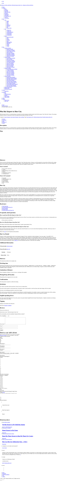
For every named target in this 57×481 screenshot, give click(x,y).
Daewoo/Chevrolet (10, 37)
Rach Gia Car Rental (10, 72)
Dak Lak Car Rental (10, 64)
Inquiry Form (6, 100)
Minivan (8, 26)
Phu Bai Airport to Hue (38, 117)
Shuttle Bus (6, 91)
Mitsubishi (8, 43)
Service (3, 90)
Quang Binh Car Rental (11, 58)
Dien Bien (6, 11)
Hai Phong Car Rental (10, 50)
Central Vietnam (7, 57)
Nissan (8, 44)
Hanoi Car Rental (10, 49)
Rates (3, 47)
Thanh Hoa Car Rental (11, 55)
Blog (5, 93)
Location (3, 8)
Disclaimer (4, 473)
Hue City (8, 249)
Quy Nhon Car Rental (10, 62)
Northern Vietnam (7, 48)
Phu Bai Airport (5, 209)
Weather (5, 95)
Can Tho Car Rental (10, 71)
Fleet (3, 19)
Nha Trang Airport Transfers (12, 82)
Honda (8, 39)
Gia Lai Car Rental (10, 63)
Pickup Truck (9, 28)
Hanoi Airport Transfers (11, 77)
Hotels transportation (8, 87)
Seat (5, 29)
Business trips (6, 88)
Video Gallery (6, 97)
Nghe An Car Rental (10, 56)
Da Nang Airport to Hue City (7, 207)
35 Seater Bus (9, 34)
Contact (3, 99)
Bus (7, 27)
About (3, 98)
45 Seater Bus (9, 35)
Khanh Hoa (6, 14)
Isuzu (8, 41)
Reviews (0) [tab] (4, 122)
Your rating (2, 315)
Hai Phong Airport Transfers (12, 78)
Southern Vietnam (7, 68)
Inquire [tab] (3, 123)
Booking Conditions (7, 305)
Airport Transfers (7, 76)
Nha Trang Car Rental (10, 67)
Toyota (8, 46)
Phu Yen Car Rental (10, 65)
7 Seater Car (9, 31)
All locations (6, 18)
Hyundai (8, 40)
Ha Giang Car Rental (10, 53)
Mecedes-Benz (9, 42)
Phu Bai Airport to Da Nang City (8, 210)
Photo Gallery (6, 96)
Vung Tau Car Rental (10, 75)
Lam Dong (6, 15)
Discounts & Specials (8, 89)
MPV (8, 22)
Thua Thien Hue (7, 12)
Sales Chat (6, 101)
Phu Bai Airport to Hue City (47, 117)
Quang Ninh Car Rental (11, 51)
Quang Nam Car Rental (11, 61)
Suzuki (8, 45)
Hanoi (5, 9)
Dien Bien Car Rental (10, 54)
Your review (2, 324)
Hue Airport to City (30, 117)
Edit (3, 1)
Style (5, 20)
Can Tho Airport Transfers (11, 85)
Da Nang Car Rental (10, 60)
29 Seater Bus (9, 33)
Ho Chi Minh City (7, 16)
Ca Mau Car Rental (10, 70)
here (5, 231)
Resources (4, 92)
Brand (5, 36)
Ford (7, 38)
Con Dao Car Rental (10, 74)
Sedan (8, 21)
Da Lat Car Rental (10, 66)
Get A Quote (4, 447)
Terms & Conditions (5, 474)
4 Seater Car (9, 30)
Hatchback (8, 25)
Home (3, 7)
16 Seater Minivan (10, 32)
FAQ (3, 475)
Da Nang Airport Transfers (11, 81)
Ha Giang (6, 10)
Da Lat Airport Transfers (11, 83)
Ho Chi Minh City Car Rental (12, 69)
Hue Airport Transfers (10, 80)
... (20, 454)
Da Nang (6, 13)
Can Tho (6, 17)
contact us (16, 240)
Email (1, 328)
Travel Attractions (7, 94)
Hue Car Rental (9, 59)
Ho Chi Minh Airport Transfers (12, 84)
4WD (8, 24)
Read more (4, 432)
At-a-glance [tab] (4, 120)
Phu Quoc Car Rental (10, 73)
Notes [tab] (3, 121)
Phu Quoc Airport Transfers (11, 86)
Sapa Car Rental (9, 52)
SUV (8, 23)
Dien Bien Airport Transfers (11, 79)
